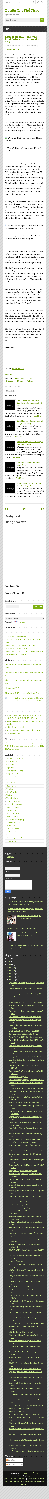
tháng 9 (12, 968)
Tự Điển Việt (11, 777)
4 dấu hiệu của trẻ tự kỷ (15, 727)
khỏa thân (17, 746)
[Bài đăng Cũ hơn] (42, 509)
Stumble (21, 381)
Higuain (42, 743)
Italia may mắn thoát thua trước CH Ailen (24, 1034)
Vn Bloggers (10, 780)
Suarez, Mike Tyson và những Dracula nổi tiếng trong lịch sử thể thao (29, 403)
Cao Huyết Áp (11, 762)
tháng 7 (12, 974)
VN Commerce (11, 810)
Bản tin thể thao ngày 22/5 (18, 1205)
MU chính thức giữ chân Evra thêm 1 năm (24, 1139)
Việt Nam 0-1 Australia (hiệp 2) (20, 1408)
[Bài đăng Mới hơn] (6, 509)
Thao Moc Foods (12, 783)
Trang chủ (10, 857)
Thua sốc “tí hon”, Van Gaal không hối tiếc (23, 928)
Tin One (9, 795)
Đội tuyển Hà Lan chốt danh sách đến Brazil (25, 1057)
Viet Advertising (12, 798)
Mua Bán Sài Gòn (12, 807)
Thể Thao (17, 386)
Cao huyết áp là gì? (13, 733)
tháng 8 (12, 971)
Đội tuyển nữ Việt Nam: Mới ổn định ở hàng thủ (26, 1323)
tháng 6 (12, 977)
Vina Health (10, 789)
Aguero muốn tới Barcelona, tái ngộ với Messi (25, 1002)
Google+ (10, 381)
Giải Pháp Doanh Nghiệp (15, 820)
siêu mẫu (36, 746)
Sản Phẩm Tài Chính (14, 804)
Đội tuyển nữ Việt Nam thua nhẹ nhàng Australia (26, 1405)
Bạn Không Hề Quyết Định (16, 636)
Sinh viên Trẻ (11, 841)
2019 (9, 962)
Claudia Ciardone (24, 743)
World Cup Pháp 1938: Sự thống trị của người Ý (26, 1037)
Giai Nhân (10, 765)
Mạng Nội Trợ (11, 786)
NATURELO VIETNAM (14, 758)
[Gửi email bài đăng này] (7, 391)
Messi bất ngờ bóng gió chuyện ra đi (22, 1208)
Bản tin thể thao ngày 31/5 (18, 1077)
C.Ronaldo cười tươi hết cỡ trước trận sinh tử (26, 1151)
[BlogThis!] (9, 391)
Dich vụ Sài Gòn (12, 817)
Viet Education (11, 835)
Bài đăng (11, 1460)
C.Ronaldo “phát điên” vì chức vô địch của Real (22, 693)
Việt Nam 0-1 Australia (17, 1411)
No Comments (32, 46)
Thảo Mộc (8, 1479)
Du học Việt (10, 826)
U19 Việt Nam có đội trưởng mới (21, 1332)
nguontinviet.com (13, 49)
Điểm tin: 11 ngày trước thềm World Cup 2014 (25, 994)
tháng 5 (12, 980)
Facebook (20, 378)
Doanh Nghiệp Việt (19, 1479)
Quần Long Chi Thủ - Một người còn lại (20, 645)
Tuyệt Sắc (10, 768)
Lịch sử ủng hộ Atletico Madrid (20, 1202)
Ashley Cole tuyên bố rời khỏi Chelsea (23, 1287)
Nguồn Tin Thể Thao (22, 10)
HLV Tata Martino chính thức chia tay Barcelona (26, 1451)
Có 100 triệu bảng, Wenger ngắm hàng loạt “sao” (26, 1080)
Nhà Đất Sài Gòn (12, 813)
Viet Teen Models (12, 829)
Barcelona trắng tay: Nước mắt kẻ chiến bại (25, 1369)
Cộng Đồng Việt (12, 774)
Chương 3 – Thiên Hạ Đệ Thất (17, 648)
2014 (9, 965)
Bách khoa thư (11, 832)
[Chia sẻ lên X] (12, 391)
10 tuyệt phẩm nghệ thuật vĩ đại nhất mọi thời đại (24, 730)
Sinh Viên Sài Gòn (13, 823)
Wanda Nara (15, 749)
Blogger (29, 1476)
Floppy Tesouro (34, 743)
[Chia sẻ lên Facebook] (14, 391)
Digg (31, 381)
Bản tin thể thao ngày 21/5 (18, 1261)
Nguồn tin (8, 374)
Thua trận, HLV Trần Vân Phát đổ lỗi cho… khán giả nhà (22, 39)
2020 (9, 959)
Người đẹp (23, 746)
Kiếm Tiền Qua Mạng (14, 801)
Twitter (31, 378)
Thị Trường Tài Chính (14, 838)
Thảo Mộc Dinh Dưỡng (14, 771)
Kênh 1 (10, 386)
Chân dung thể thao (11, 743)
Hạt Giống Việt (11, 792)
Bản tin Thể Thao (18, 369)
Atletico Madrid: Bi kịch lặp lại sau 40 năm (24, 1103)
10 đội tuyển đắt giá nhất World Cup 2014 (24, 1031)
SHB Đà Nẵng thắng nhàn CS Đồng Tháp (24, 1414)
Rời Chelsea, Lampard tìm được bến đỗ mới (25, 1017)
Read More (37, 416)
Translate (22, 622)
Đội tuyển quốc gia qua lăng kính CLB (22, 1142)
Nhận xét (11, 1464)
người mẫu (30, 746)
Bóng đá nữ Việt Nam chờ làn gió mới (23, 1171)
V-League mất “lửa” (12, 688)
